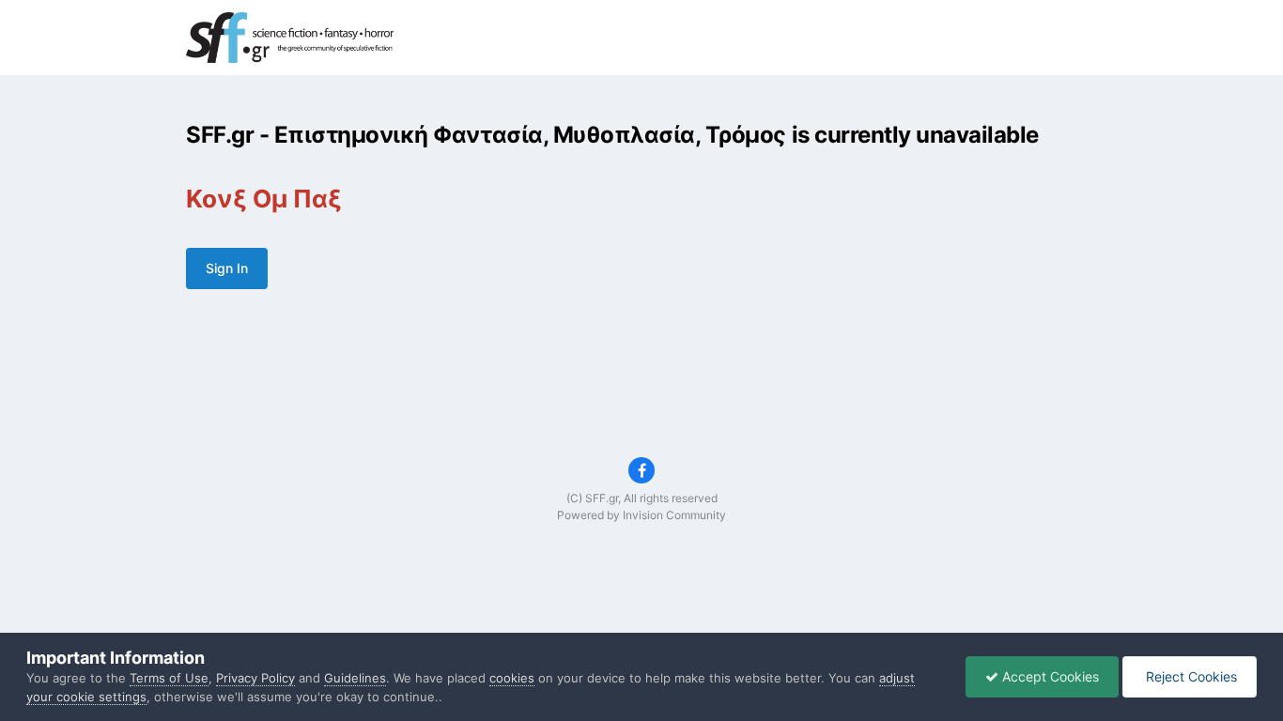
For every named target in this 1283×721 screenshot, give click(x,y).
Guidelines (355, 677)
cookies (511, 677)
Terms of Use (169, 677)
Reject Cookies (1189, 676)
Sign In (227, 268)
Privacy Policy (255, 677)
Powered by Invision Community (641, 515)
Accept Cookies (1048, 676)
